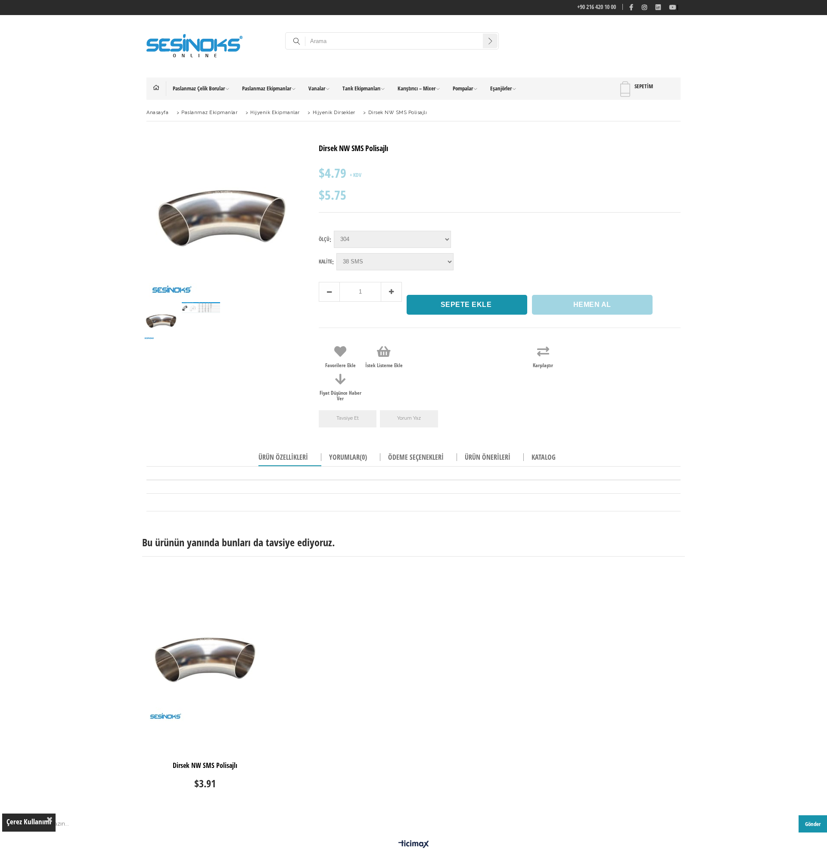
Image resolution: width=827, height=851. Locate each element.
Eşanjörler (501, 88)
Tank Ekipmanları (361, 88)
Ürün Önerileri (487, 457)
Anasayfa (159, 88)
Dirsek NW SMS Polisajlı (205, 766)
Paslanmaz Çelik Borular (199, 88)
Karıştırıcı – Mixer (416, 88)
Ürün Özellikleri (283, 457)
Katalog (544, 457)
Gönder (813, 824)
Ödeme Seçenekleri (416, 457)
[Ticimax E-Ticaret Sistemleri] (413, 844)
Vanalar (316, 88)
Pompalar (463, 88)
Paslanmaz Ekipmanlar (266, 88)
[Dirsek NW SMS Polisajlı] (205, 659)
